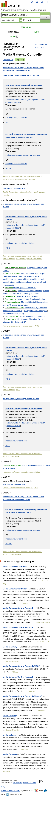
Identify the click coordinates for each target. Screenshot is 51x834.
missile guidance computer (24, 288)
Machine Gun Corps (29, 273)
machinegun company (12, 279)
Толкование (8, 60)
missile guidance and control (22, 282)
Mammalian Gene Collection (30, 290)
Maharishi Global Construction (34, 302)
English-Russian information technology (18, 192)
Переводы (13, 32)
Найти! (45, 17)
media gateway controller (16, 117)
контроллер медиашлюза (14, 188)
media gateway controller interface (20, 243)
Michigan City (8, 322)
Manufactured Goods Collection (31, 299)
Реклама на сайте (29, 782)
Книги (37, 32)
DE (37, 2)
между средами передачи (35, 310)
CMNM (37, 472)
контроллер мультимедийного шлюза (21, 75)
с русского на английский (41, 45)
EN (32, 2)
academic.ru (10, 4)
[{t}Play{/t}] (28, 63)
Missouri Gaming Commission (32, 316)
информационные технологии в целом (22, 155)
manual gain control (30, 293)
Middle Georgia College (27, 296)
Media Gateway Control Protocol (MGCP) (21, 666)
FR (47, 2)
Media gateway (10, 735)
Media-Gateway (10, 647)
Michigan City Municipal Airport (30, 319)
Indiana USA (20, 322)
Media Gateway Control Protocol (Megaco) (22, 696)
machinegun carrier (31, 276)
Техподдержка (17, 782)
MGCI (7, 248)
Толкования (26, 27)
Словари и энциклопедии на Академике (23, 10)
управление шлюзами (12, 310)
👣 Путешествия (6, 787)
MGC (7, 122)
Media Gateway (10, 715)
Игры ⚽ (14, 36)
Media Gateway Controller (35, 308)
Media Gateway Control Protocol (18, 608)
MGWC (8, 168)
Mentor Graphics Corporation (15, 305)
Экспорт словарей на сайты (10, 791)
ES (42, 2)
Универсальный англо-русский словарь (18, 326)
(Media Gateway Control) (13, 313)
